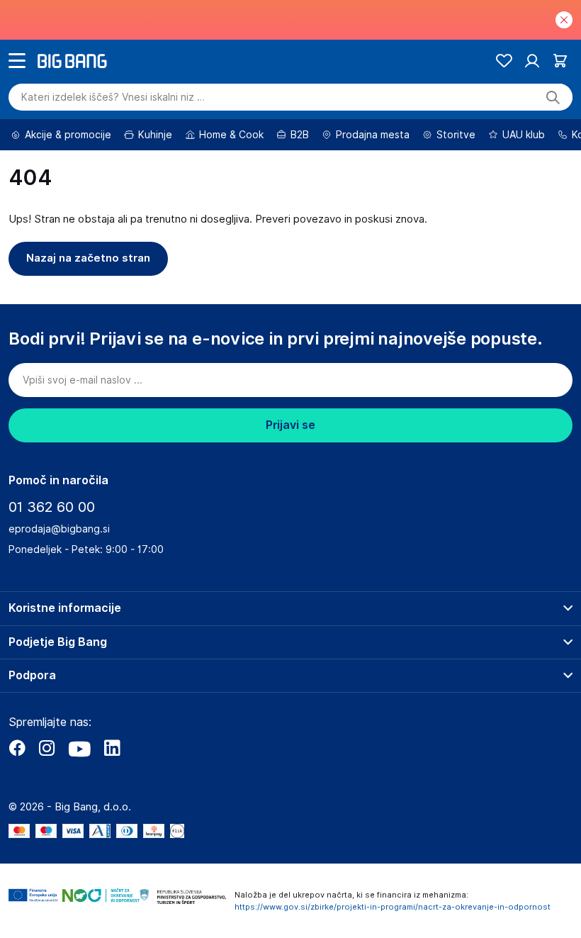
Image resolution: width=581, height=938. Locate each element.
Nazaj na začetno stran (88, 258)
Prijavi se (290, 425)
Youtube (79, 747)
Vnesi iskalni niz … (113, 97)
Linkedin (111, 747)
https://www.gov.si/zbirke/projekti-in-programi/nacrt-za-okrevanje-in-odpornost (393, 907)
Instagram (46, 747)
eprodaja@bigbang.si (59, 529)
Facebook (17, 747)
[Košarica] (560, 60)
